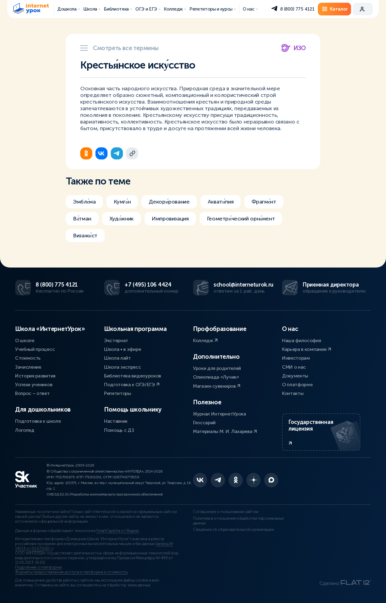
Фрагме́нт (264, 202)
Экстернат (116, 340)
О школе (24, 340)
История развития (35, 375)
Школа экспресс (122, 367)
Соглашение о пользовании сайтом (225, 512)
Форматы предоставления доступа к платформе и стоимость (71, 572)
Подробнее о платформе (38, 567)
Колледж (203, 340)
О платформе (297, 384)
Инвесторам (296, 358)
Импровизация (170, 219)
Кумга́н (122, 202)
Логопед (24, 430)
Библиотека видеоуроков (132, 375)
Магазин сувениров (215, 386)
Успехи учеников (33, 384)
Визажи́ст (85, 236)
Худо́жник (121, 219)
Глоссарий (204, 422)
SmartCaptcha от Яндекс (117, 531)
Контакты (292, 393)
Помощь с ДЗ (119, 430)
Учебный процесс (35, 349)
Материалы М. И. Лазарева (223, 431)
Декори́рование (169, 202)
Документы (295, 375)
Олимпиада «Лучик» (216, 377)
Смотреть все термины (126, 48)
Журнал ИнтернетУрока (219, 413)
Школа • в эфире (122, 349)
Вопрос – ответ (32, 393)
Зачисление (28, 367)
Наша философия (301, 340)
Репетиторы (117, 393)
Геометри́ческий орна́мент (241, 219)
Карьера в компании (304, 349)
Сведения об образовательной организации (233, 530)
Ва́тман (82, 219)
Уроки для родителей (217, 368)
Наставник (116, 421)
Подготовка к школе (38, 421)
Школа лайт (117, 358)
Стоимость (28, 358)
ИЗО (299, 48)
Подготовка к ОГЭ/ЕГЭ (130, 384)
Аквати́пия (221, 202)
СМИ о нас (294, 367)
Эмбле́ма (84, 202)
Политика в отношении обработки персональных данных (238, 520)
